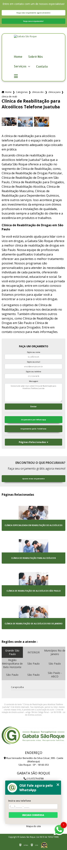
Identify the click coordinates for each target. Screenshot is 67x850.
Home (18, 56)
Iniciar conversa (33, 815)
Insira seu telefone (19, 800)
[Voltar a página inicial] (33, 44)
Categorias (22, 92)
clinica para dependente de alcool (54, 92)
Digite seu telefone (33, 371)
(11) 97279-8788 (35, 778)
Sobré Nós (35, 56)
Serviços (20, 66)
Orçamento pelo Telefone (33, 429)
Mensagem (33, 381)
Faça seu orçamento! (33, 21)
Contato (42, 66)
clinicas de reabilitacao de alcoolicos (38, 92)
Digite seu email (33, 362)
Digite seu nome (33, 352)
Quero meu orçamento (33, 478)
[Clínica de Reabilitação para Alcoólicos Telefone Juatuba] (9, 121)
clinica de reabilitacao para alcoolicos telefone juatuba (9, 96)
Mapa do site (33, 826)
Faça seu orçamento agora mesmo (33, 13)
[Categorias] (16, 76)
